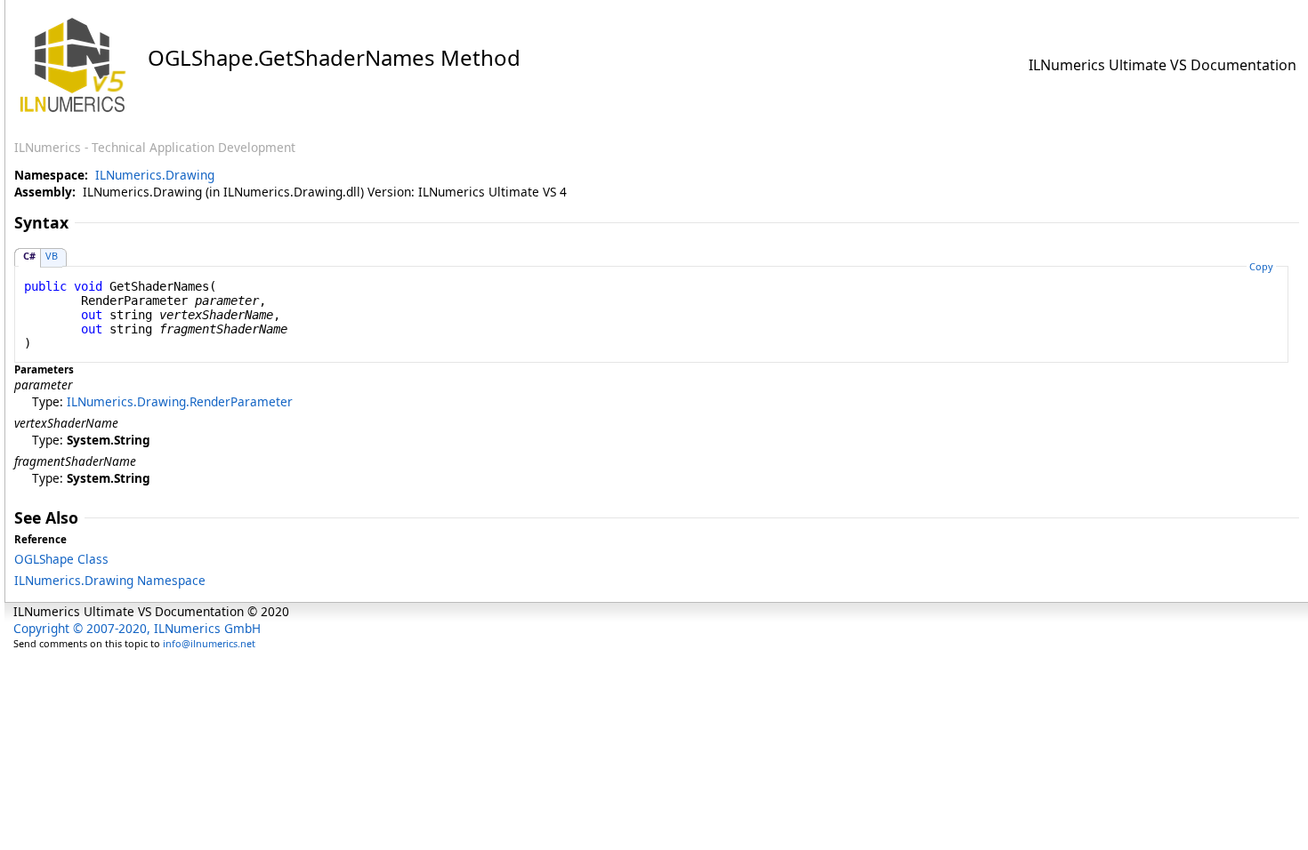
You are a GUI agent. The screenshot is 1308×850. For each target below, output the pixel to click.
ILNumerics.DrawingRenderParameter (180, 401)
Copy (1261, 266)
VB (51, 255)
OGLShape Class (61, 558)
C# (29, 255)
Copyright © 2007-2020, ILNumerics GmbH (137, 628)
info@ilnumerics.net (209, 643)
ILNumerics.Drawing (154, 174)
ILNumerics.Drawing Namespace (110, 580)
